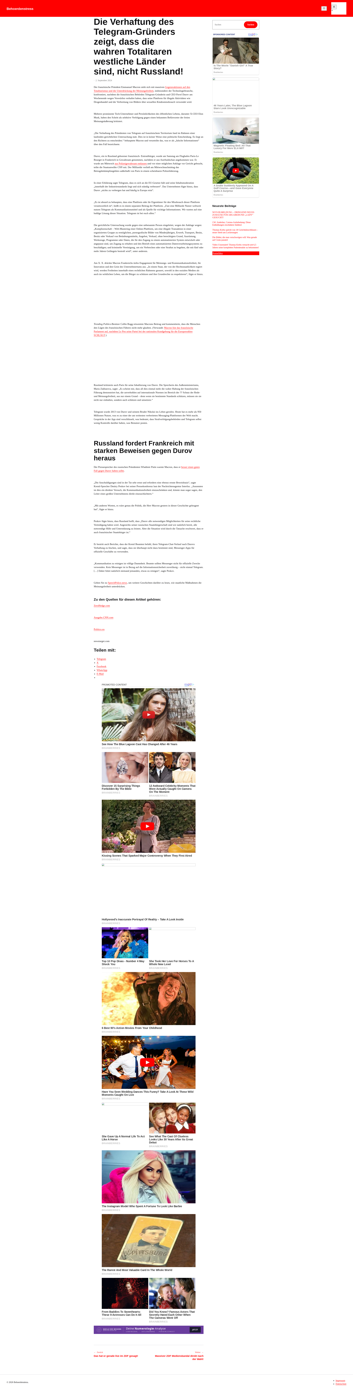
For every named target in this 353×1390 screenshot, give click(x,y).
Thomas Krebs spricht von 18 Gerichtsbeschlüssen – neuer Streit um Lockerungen (235, 231)
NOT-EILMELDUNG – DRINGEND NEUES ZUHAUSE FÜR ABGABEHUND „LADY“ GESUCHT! (233, 215)
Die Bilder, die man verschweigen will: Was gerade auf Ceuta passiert (234, 238)
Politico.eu (99, 629)
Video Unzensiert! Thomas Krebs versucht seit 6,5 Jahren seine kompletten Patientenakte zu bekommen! (235, 246)
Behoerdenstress (20, 9)
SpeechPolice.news (117, 582)
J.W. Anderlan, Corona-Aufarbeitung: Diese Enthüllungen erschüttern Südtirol (231, 223)
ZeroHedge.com (102, 605)
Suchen (250, 24)
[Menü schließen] (334, 7)
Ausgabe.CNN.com (103, 617)
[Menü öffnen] (324, 8)
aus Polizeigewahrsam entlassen (131, 163)
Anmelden (217, 253)
